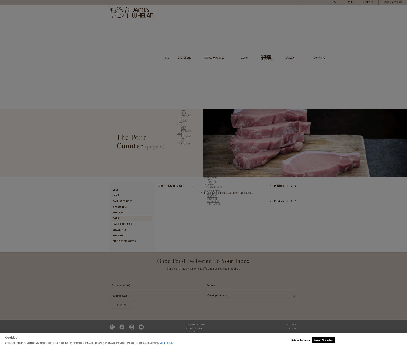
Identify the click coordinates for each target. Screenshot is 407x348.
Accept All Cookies (323, 340)
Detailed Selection (300, 340)
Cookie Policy (166, 342)
